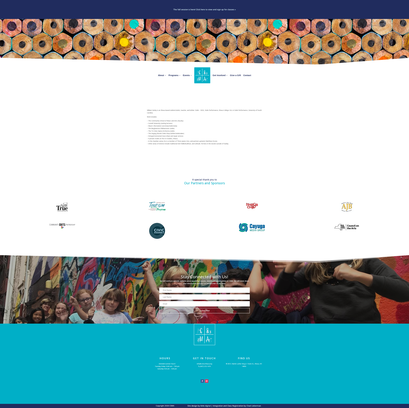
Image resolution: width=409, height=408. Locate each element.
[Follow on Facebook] (202, 381)
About (161, 75)
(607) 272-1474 (205, 366)
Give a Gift (235, 75)
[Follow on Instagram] (206, 381)
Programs (173, 75)
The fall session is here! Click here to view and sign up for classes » (204, 9)
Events (186, 75)
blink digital (205, 405)
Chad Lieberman (253, 405)
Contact (247, 75)
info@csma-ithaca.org (204, 364)
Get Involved (219, 75)
